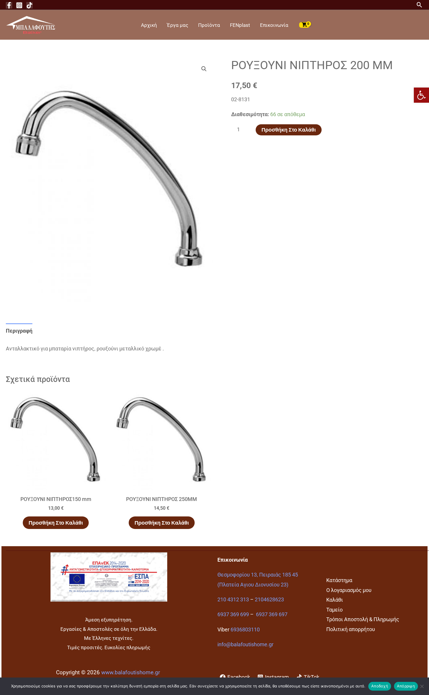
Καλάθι (334, 600)
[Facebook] (9, 5)
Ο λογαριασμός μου (349, 590)
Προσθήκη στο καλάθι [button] (56, 522)
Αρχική (149, 25)
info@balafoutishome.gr (245, 644)
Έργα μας (177, 25)
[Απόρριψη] (422, 686)
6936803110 (245, 629)
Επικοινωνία (274, 25)
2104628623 (269, 599)
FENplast (240, 25)
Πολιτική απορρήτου (350, 629)
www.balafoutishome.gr (130, 672)
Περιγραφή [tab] (19, 331)
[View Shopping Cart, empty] (304, 24)
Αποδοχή (379, 686)
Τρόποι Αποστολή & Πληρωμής (362, 619)
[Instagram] (19, 5)
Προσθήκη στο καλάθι (288, 129)
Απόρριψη (406, 686)
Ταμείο (334, 610)
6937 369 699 (233, 614)
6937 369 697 (271, 614)
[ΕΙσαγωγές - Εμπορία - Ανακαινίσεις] (30, 24)
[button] (421, 95)
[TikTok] (29, 5)
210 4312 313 (233, 599)
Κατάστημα (339, 580)
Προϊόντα (209, 25)
